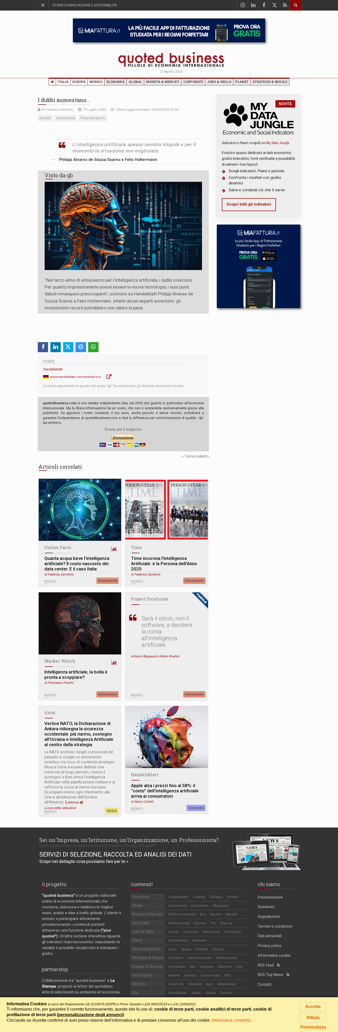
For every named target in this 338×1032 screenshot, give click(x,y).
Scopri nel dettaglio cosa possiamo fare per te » (83, 861)
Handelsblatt (53, 369)
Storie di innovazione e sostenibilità (85, 5)
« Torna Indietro (195, 456)
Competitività (178, 897)
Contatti (264, 984)
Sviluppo (216, 897)
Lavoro (173, 932)
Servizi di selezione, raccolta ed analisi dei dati (115, 854)
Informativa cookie (274, 955)
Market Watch (59, 661)
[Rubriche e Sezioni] (42, 5)
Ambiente (199, 940)
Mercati (231, 914)
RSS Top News (272, 975)
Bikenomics (227, 984)
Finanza (218, 949)
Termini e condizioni (275, 926)
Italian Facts (57, 547)
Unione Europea (199, 958)
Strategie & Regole (269, 82)
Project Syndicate (149, 599)
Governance (177, 906)
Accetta (313, 1006)
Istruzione (190, 932)
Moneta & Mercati (162, 82)
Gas (192, 967)
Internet (174, 975)
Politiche (201, 949)
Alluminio (225, 967)
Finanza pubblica (146, 949)
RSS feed (267, 965)
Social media (210, 975)
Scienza (190, 975)
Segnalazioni (269, 916)
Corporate (193, 82)
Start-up (226, 923)
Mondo (96, 82)
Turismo (226, 993)
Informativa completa (231, 1020)
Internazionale (226, 958)
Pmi (213, 923)
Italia (63, 82)
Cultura (210, 993)
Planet (241, 82)
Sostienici (266, 907)
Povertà (232, 897)
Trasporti (195, 984)
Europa (79, 82)
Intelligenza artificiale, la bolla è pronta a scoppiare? (75, 674)
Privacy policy (269, 945)
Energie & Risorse (147, 966)
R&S (227, 975)
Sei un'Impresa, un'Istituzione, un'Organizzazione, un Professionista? (129, 839)
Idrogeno (207, 967)
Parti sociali (211, 932)
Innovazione (107, 581)
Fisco (172, 949)
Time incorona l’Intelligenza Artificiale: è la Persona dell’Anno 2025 (164, 563)
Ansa (49, 712)
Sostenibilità (177, 940)
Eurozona (175, 958)
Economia (115, 82)
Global (135, 82)
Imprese (200, 923)
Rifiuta (313, 1017)
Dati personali (269, 936)
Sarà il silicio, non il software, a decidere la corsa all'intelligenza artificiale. (167, 631)
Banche (215, 914)
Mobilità (138, 984)
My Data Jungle (277, 143)
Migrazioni (221, 906)
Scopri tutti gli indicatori (249, 204)
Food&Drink (177, 993)
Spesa (186, 949)
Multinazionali (179, 923)
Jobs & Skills (219, 82)
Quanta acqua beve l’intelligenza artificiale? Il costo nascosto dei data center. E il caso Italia (76, 563)
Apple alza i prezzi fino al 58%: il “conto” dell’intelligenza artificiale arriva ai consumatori (165, 791)
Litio (239, 967)
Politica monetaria (182, 914)
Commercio (200, 906)
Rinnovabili (176, 967)
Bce (203, 914)
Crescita (199, 897)
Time (136, 547)
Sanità (196, 993)
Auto (209, 984)
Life (135, 993)
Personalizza (313, 1027)
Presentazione (270, 897)
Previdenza (232, 932)
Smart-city (176, 984)
